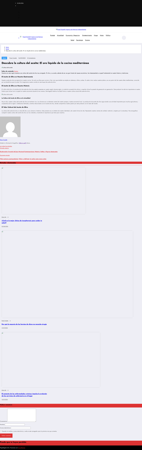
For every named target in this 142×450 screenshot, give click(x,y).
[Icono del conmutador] (17, 38)
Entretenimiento (87, 35)
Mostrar (16, 71)
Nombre (2, 424)
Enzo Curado (13, 58)
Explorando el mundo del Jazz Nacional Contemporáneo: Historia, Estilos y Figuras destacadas (29, 152)
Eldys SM (4, 217)
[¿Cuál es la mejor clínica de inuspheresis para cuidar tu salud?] (44, 214)
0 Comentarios (31, 58)
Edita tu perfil (22, 143)
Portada (52, 35)
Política (108, 35)
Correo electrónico (5, 428)
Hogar (96, 35)
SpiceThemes (21, 448)
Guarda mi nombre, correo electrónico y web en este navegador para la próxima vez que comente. (29, 431)
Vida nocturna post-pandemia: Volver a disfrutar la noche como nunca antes (23, 159)
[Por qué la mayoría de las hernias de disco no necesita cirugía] (67, 317)
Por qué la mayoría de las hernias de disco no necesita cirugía (24, 324)
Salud (72, 40)
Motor (102, 35)
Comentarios (3, 421)
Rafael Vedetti (5, 321)
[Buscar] (119, 38)
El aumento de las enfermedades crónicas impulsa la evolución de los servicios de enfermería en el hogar (24, 395)
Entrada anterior (4, 148)
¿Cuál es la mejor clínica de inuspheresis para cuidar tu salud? (22, 222)
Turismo (87, 40)
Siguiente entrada (5, 155)
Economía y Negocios (73, 35)
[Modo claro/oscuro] (124, 38)
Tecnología (79, 40)
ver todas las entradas (6, 146)
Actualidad (60, 35)
